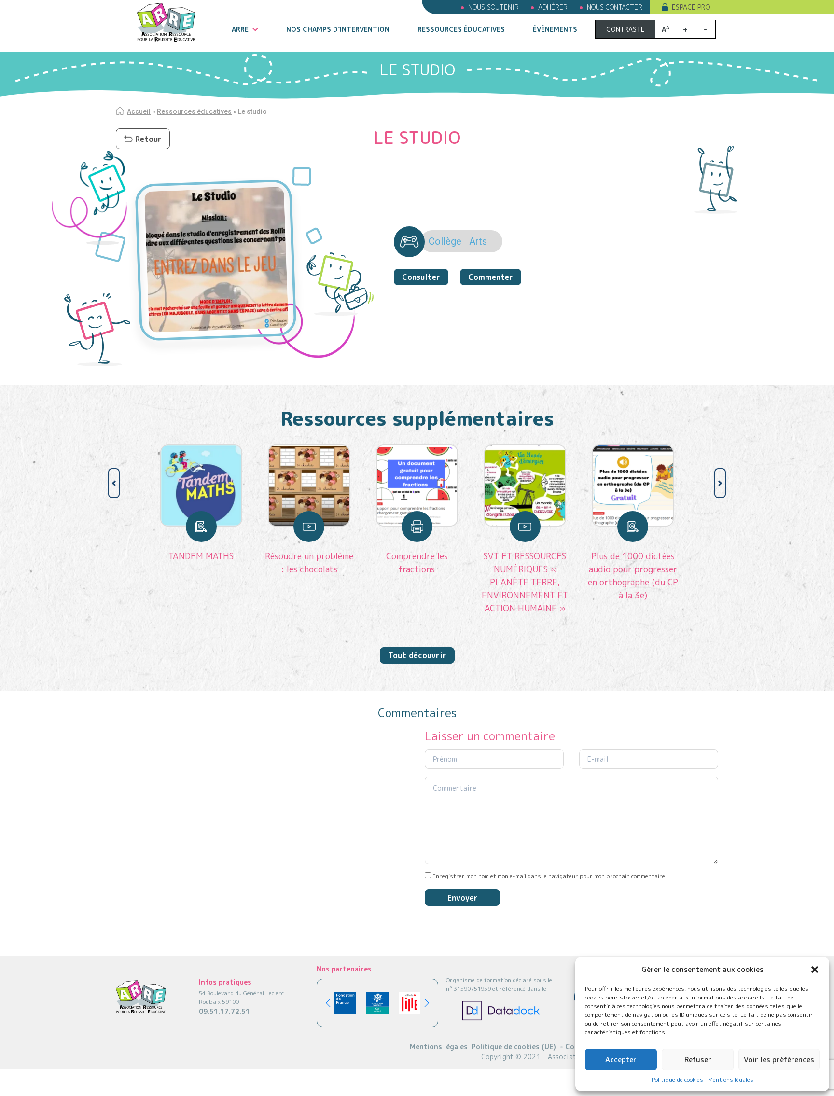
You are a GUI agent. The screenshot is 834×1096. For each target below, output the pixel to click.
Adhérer (553, 7)
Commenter (490, 277)
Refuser (697, 1059)
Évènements (555, 29)
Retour (148, 139)
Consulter (421, 277)
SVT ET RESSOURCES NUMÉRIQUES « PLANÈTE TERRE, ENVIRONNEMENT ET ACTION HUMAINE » (525, 582)
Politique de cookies (677, 1079)
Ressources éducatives (461, 29)
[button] (815, 969)
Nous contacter (614, 7)
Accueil (139, 111)
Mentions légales (730, 1079)
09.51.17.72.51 (224, 1011)
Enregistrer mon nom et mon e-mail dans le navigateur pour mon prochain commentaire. (549, 876)
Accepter (621, 1059)
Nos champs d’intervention (337, 29)
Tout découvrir (417, 655)
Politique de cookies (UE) (514, 1046)
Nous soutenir (493, 7)
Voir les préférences (779, 1059)
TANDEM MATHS (201, 556)
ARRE (240, 29)
